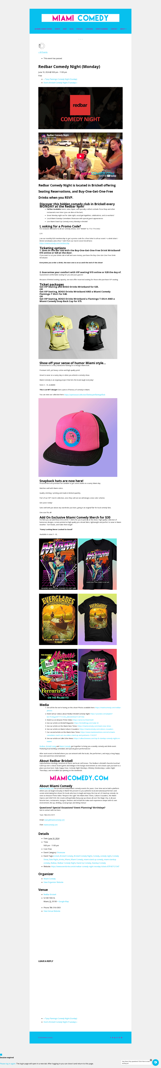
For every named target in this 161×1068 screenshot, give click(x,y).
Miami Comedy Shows (44, 29)
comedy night (105, 856)
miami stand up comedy (93, 859)
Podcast (79, 29)
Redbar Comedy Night (67, 863)
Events (57, 29)
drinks (61, 859)
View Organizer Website (53, 882)
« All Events (43, 52)
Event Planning (102, 29)
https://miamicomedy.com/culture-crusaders (96, 729)
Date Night (53, 859)
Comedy (96, 856)
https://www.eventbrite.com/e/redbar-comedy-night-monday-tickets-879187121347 (85, 866)
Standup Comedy (99, 863)
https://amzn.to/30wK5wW (83, 720)
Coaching (89, 29)
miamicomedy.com (51, 824)
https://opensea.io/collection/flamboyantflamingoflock (84, 394)
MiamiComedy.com (47, 788)
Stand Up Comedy (83, 863)
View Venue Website (52, 911)
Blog (71, 29)
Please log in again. (8, 1063)
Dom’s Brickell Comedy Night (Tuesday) (60, 82)
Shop (65, 29)
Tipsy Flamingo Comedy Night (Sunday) (60, 79)
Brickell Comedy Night (83, 856)
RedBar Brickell (50, 894)
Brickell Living (51, 746)
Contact (114, 29)
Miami (67, 859)
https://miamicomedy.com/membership (54, 243)
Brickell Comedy (66, 856)
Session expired (7, 1057)
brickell (56, 856)
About (122, 29)
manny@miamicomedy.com (54, 820)
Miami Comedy (65, 746)
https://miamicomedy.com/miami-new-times (94, 726)
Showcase (61, 852)
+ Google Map (63, 901)
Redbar (42, 746)
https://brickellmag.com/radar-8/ (86, 723)
